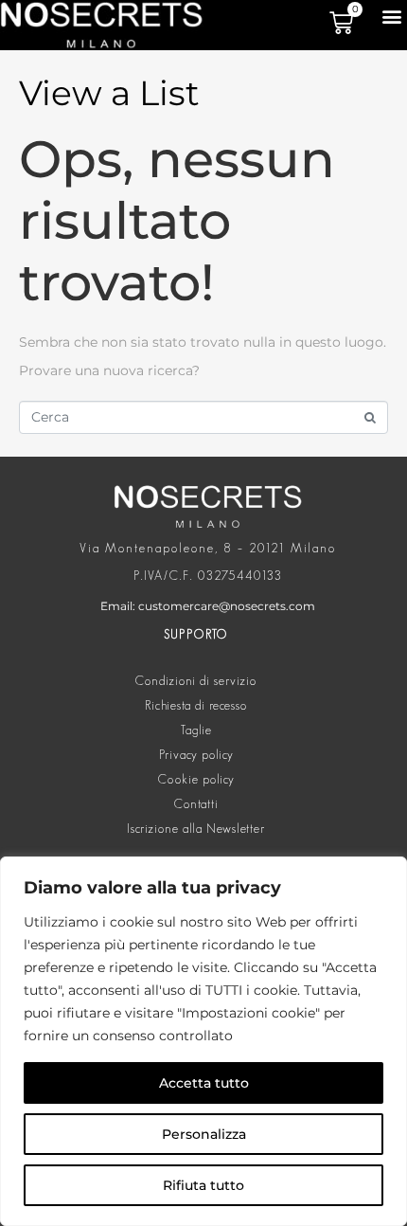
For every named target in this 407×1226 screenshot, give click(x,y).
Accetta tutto (204, 1082)
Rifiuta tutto (203, 1185)
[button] (391, 15)
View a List (109, 93)
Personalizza (204, 1134)
